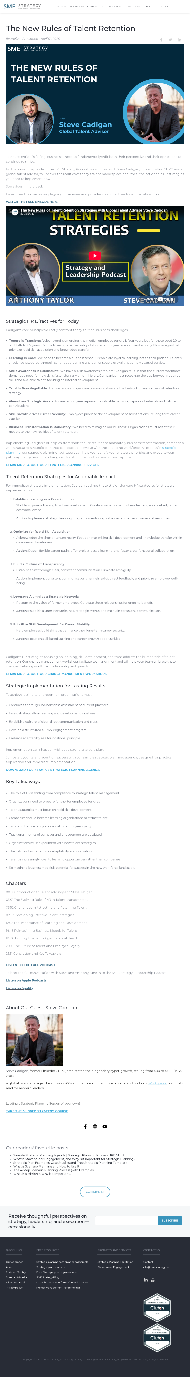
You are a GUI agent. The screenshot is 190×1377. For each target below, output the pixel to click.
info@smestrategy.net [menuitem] (156, 1267)
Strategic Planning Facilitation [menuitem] (115, 1261)
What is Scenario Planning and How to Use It (46, 1166)
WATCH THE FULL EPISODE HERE (32, 202)
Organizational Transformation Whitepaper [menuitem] (62, 1282)
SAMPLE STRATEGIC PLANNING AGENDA (68, 770)
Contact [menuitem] (163, 6)
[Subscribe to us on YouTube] (104, 1126)
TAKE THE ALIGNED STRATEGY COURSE (37, 1111)
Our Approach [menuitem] (111, 6)
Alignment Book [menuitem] (16, 1282)
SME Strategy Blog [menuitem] (47, 1277)
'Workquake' (157, 1083)
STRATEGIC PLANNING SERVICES (73, 465)
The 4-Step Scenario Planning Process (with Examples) (54, 1170)
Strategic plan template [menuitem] (50, 1267)
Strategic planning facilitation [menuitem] (77, 6)
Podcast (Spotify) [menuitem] (16, 1272)
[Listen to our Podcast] (95, 1126)
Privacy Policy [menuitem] (14, 1287)
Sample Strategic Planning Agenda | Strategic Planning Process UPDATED (68, 1155)
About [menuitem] (149, 6)
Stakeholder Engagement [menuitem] (113, 1267)
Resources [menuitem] (133, 6)
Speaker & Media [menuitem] (16, 1277)
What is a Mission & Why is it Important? (42, 1174)
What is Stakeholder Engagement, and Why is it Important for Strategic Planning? (74, 1159)
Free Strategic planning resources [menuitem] (56, 1272)
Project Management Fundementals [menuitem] (58, 1287)
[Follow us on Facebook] (85, 1126)
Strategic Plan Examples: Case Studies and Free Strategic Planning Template (70, 1163)
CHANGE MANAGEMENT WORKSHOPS (77, 674)
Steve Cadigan (17, 1071)
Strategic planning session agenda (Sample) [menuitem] (62, 1261)
